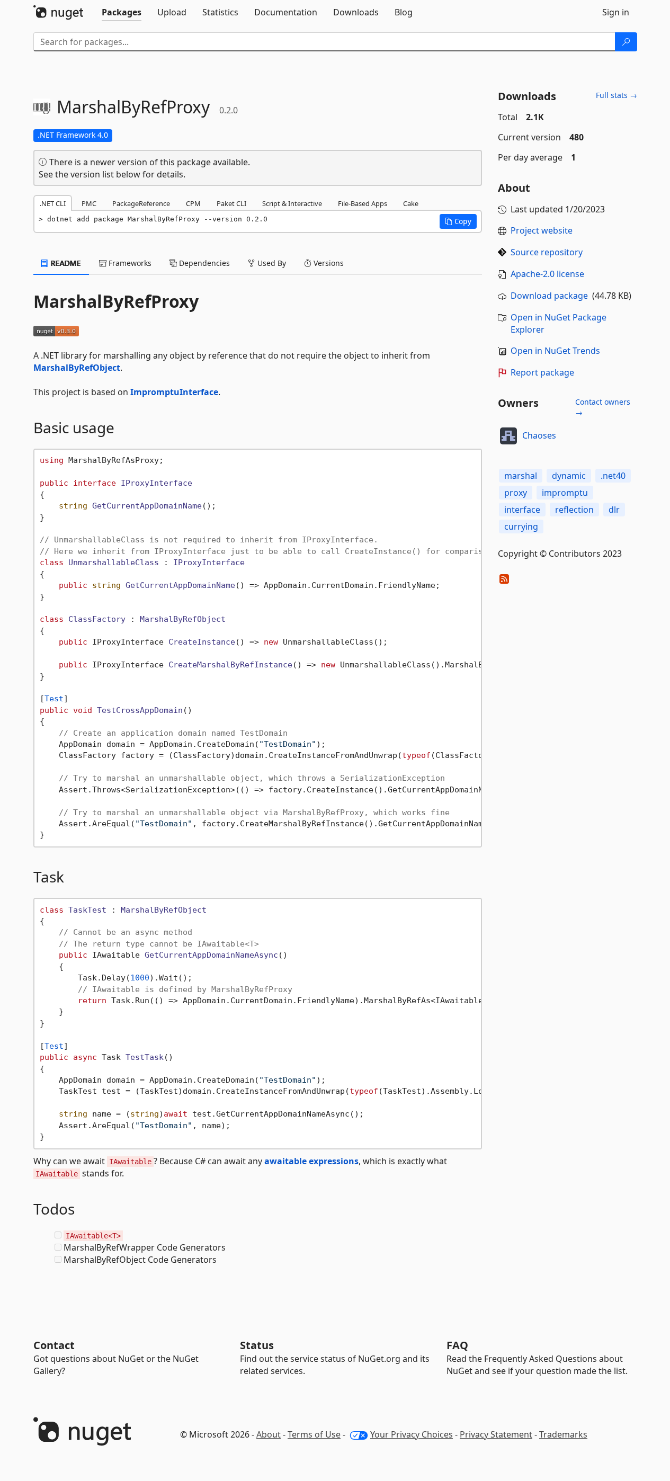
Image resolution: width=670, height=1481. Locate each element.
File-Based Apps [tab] (362, 203)
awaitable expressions (311, 1161)
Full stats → (616, 95)
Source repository (547, 252)
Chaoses (539, 435)
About (268, 1434)
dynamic (569, 475)
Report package (542, 372)
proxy (515, 492)
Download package (549, 295)
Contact (54, 1345)
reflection (574, 509)
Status (257, 1345)
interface (522, 509)
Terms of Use (314, 1434)
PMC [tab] (89, 203)
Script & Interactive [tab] (292, 203)
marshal (520, 475)
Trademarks (563, 1434)
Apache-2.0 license (547, 274)
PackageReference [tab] (141, 203)
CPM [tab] (193, 203)
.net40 (613, 475)
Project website (542, 230)
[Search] (626, 41)
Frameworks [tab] (128, 263)
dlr (614, 509)
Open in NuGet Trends (555, 350)
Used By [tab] (270, 263)
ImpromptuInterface (174, 392)
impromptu (565, 492)
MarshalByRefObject (76, 367)
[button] (458, 221)
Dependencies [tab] (203, 263)
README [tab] (65, 263)
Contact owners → (602, 407)
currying (521, 526)
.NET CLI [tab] (53, 203)
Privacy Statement (496, 1434)
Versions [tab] (327, 263)
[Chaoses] (508, 435)
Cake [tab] (410, 203)
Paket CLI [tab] (231, 203)
